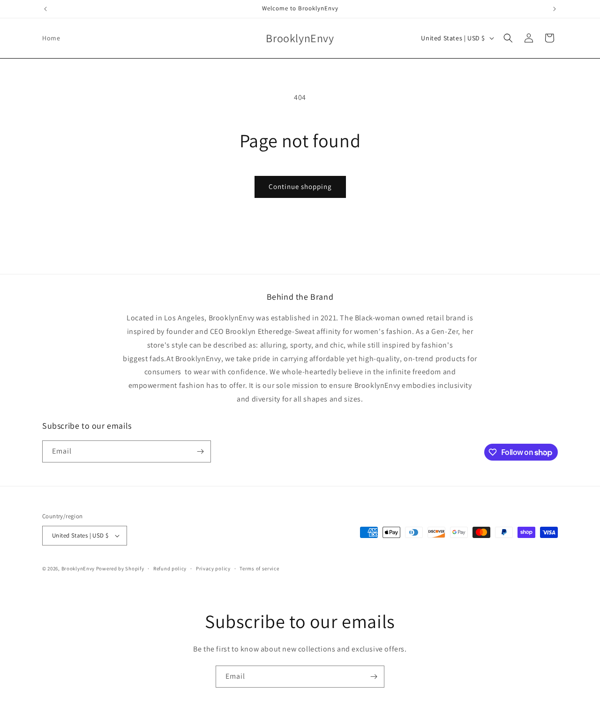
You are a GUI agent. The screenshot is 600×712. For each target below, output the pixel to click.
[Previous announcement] (45, 9)
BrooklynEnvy (78, 568)
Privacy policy (213, 568)
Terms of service (259, 568)
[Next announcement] (554, 9)
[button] (508, 38)
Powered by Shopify (120, 568)
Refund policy (170, 568)
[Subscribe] (200, 451)
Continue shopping (300, 186)
